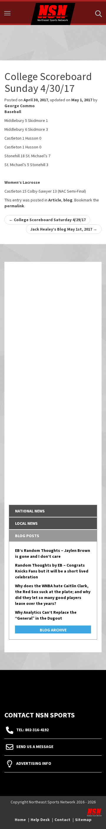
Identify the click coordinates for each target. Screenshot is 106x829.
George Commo (19, 105)
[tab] (53, 511)
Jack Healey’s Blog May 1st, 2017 (63, 229)
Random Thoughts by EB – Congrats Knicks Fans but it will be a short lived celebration (51, 571)
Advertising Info (33, 763)
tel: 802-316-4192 (32, 729)
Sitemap (83, 819)
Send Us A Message (34, 746)
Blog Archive (53, 630)
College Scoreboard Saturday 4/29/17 (47, 219)
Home (20, 819)
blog (67, 200)
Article (54, 200)
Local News (26, 523)
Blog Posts (27, 535)
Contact (62, 819)
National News (30, 511)
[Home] (53, 12)
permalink (14, 206)
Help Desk (40, 819)
